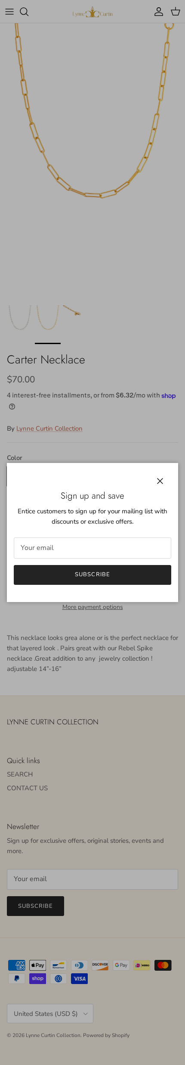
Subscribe (92, 574)
